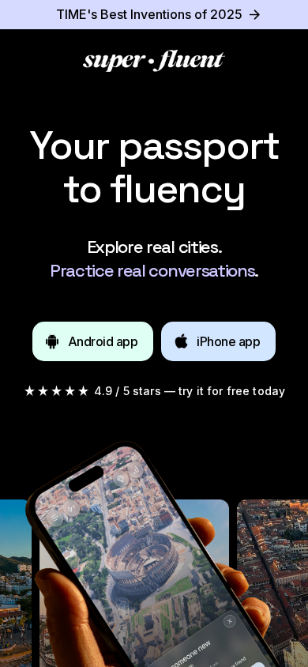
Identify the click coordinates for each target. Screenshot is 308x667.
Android (103, 341)
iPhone (228, 341)
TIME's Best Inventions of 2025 (149, 14)
